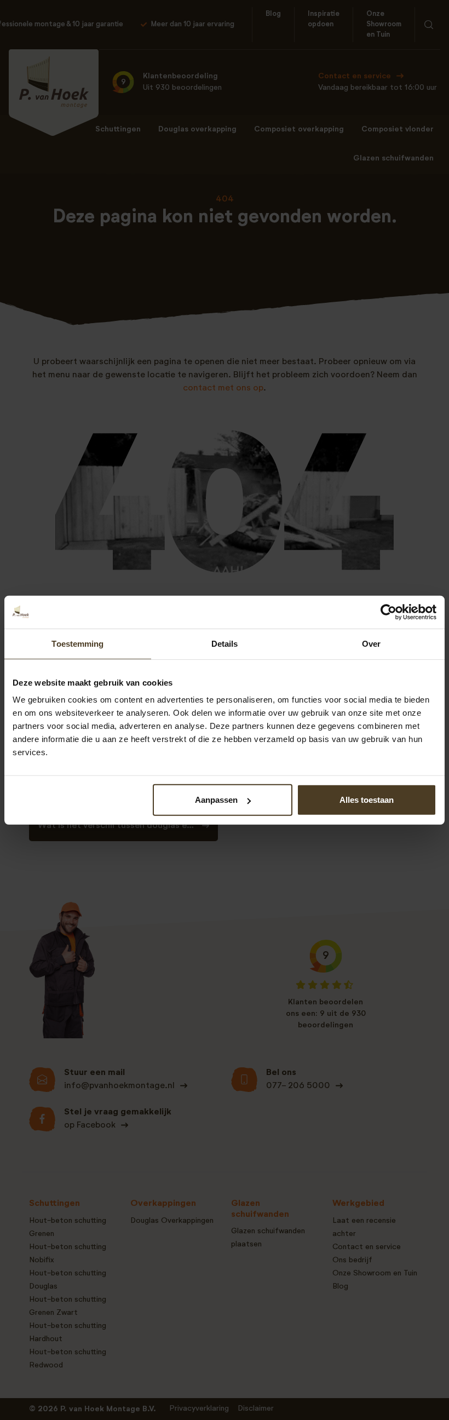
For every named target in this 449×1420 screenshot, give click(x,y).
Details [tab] (224, 643)
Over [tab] (371, 643)
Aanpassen (216, 799)
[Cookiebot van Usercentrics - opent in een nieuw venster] (388, 611)
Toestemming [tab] (77, 643)
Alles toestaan (366, 799)
